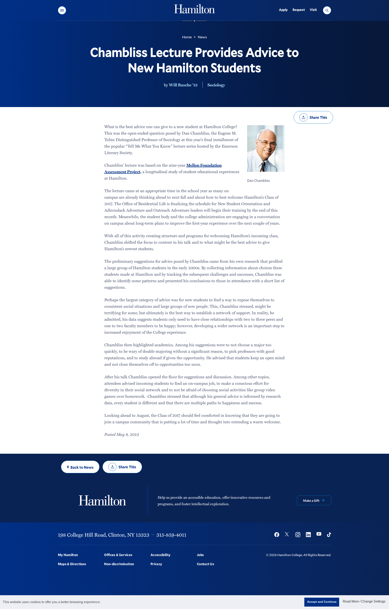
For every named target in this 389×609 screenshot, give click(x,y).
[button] (62, 10)
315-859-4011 (171, 534)
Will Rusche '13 (183, 85)
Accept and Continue (322, 601)
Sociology (216, 85)
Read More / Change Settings (364, 601)
